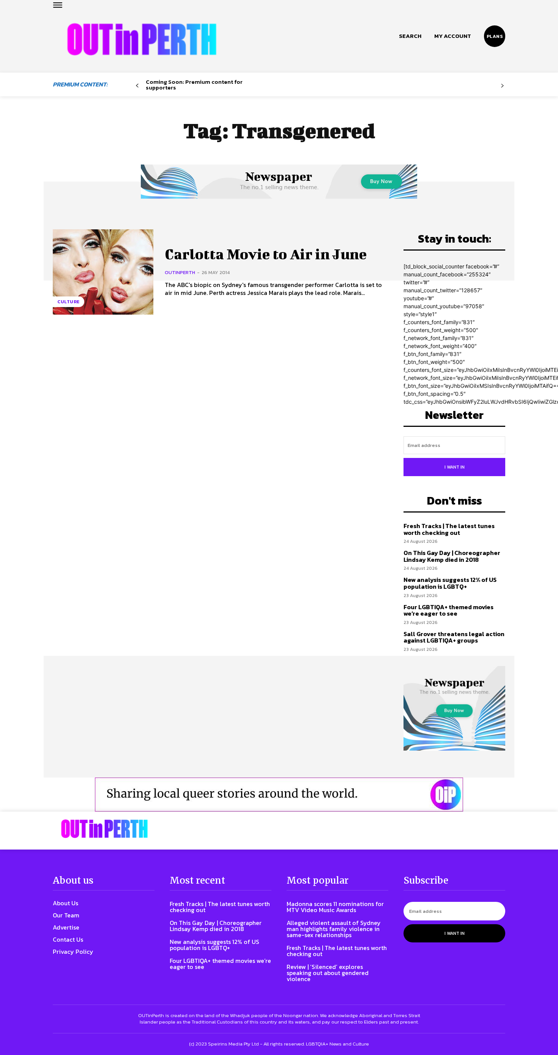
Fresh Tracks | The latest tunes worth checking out (449, 529)
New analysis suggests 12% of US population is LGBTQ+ (450, 583)
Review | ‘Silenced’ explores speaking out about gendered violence (328, 972)
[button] (410, 36)
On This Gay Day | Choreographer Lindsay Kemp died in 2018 (452, 556)
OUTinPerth (180, 272)
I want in (455, 467)
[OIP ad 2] (279, 795)
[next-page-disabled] (502, 86)
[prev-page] (137, 86)
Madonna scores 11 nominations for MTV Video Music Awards (335, 906)
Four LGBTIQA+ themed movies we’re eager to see (448, 610)
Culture (68, 301)
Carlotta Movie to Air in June (266, 254)
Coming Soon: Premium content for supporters (194, 84)
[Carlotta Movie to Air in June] (103, 272)
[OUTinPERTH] (142, 39)
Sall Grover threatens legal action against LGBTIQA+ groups (454, 637)
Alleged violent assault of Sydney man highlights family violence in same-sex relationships (334, 928)
